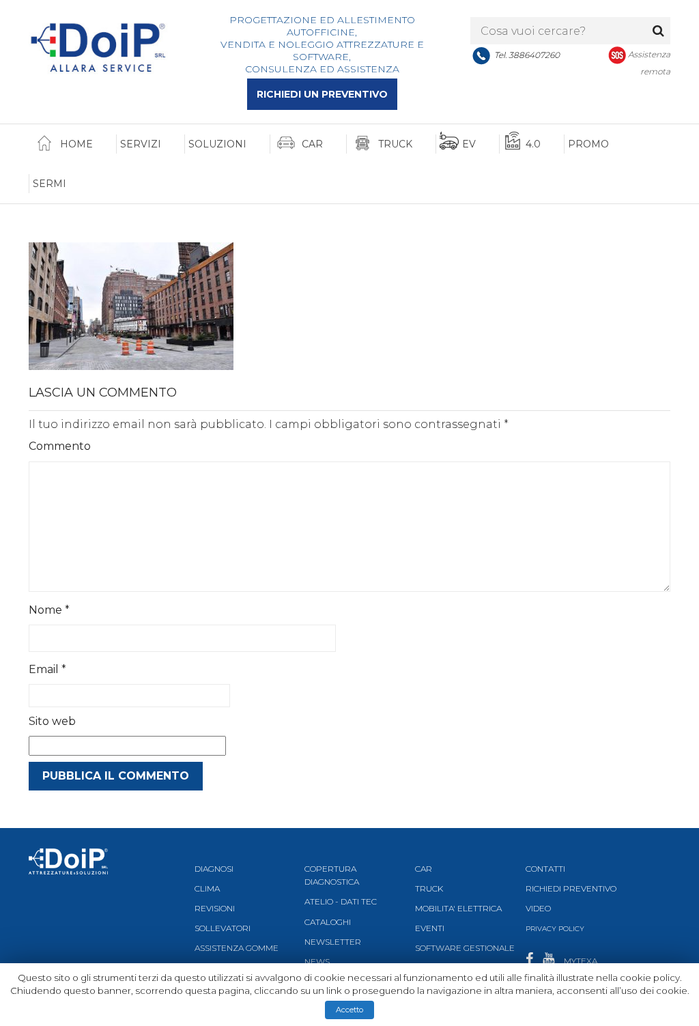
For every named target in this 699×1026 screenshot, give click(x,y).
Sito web (52, 721)
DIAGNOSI (214, 869)
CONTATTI (545, 869)
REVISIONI (215, 908)
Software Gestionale (465, 948)
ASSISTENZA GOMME (237, 948)
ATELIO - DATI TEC (340, 901)
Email (47, 669)
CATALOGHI (327, 922)
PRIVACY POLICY (555, 928)
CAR (423, 869)
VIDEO (538, 908)
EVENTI (429, 928)
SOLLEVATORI (223, 928)
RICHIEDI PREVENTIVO (571, 888)
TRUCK (429, 888)
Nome (49, 609)
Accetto (349, 1009)
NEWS (317, 961)
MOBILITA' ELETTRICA (458, 908)
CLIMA (207, 888)
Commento (60, 446)
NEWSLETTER (332, 942)
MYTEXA (580, 961)
